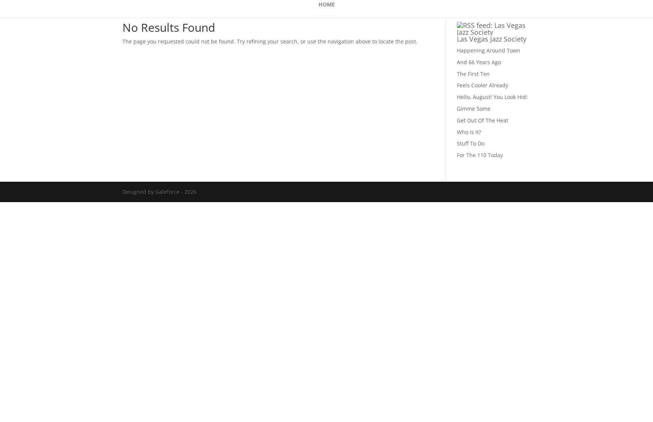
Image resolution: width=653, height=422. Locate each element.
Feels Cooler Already (482, 85)
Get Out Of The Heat (482, 120)
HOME (327, 5)
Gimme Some (474, 108)
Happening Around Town (488, 50)
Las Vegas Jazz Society (491, 38)
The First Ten (473, 73)
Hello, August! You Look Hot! (492, 96)
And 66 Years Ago (479, 62)
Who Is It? (469, 132)
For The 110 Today (480, 155)
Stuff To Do (470, 143)
